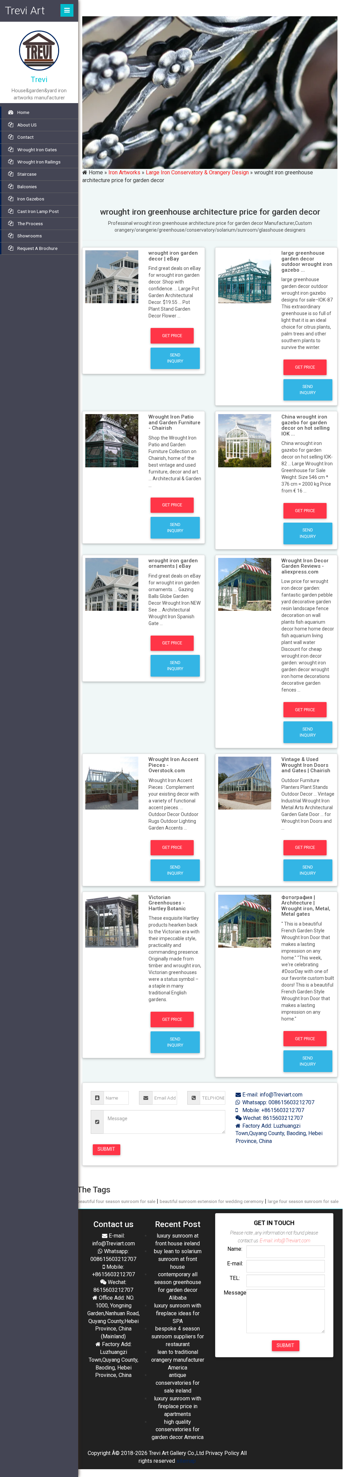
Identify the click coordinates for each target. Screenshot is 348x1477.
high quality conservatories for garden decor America (178, 1430)
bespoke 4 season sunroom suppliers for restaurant (177, 1336)
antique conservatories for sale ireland (177, 1383)
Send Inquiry (175, 358)
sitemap (186, 1461)
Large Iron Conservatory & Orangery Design (197, 172)
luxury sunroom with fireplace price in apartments (177, 1406)
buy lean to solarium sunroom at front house (178, 1259)
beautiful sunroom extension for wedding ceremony (211, 1201)
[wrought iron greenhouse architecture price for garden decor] (111, 276)
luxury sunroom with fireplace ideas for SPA (177, 1313)
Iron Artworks (124, 172)
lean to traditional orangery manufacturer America (177, 1360)
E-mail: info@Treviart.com (271, 1094)
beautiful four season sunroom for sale (116, 1201)
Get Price (172, 335)
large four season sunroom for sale (303, 1201)
